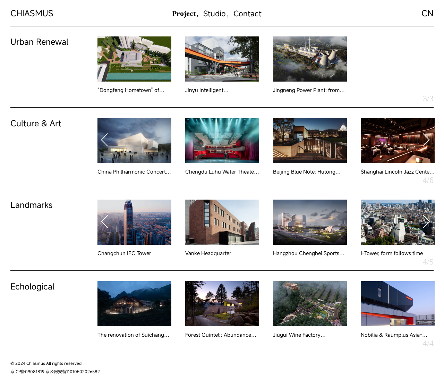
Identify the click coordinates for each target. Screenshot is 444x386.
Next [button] (426, 139)
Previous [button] (104, 139)
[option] (134, 64)
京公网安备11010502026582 (72, 371)
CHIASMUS (31, 13)
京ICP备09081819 (27, 371)
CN (427, 13)
